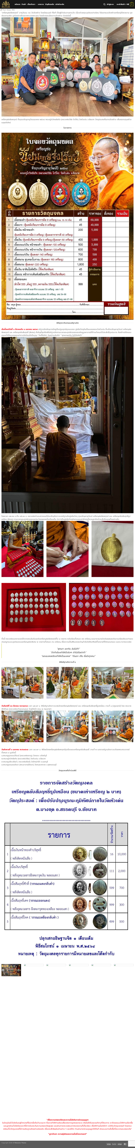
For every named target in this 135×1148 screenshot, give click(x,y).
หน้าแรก (17, 4)
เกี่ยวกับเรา (31, 4)
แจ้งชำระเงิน (59, 4)
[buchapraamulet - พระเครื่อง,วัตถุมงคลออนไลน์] (5, 4)
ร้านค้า (24, 4)
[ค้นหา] (104, 4)
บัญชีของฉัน (49, 4)
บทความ (41, 4)
